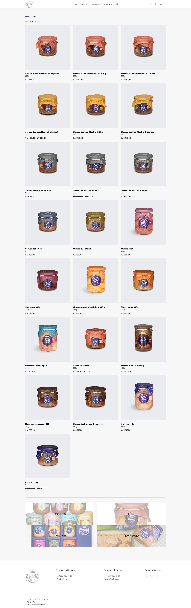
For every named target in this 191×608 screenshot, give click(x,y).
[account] (156, 4)
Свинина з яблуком (81, 365)
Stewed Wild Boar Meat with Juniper (138, 73)
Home (75, 4)
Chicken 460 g (128, 424)
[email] (157, 576)
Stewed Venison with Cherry (86, 190)
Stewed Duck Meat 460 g (132, 365)
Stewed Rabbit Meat (34, 249)
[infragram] (146, 576)
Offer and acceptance (36, 605)
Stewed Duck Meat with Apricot (88, 424)
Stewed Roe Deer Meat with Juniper (137, 132)
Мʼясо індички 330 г (129, 307)
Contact (108, 4)
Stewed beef (127, 249)
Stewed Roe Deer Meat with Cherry (89, 132)
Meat (35, 16)
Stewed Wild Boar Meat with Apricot (42, 73)
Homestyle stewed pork (36, 365)
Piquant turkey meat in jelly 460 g (89, 307)
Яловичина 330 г (32, 307)
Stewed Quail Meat (82, 249)
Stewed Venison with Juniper (134, 190)
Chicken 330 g (31, 482)
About (84, 4)
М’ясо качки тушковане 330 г (37, 424)
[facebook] (151, 576)
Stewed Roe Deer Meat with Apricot (41, 132)
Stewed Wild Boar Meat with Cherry (89, 73)
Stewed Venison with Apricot (38, 190)
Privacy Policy (32, 602)
